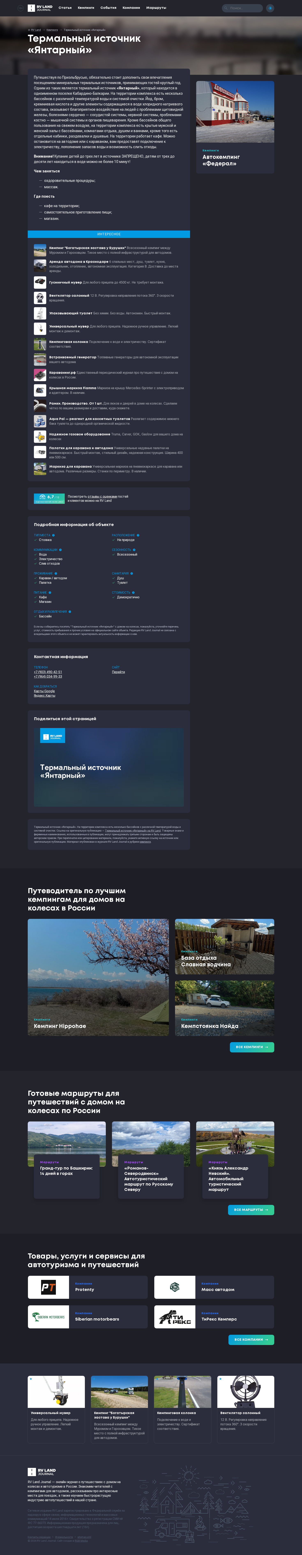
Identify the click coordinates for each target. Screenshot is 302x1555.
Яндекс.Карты (44, 696)
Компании (131, 7)
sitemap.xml (84, 1537)
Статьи (65, 7)
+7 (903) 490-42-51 (48, 672)
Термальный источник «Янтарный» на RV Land (133, 830)
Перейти (118, 672)
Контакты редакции (39, 1537)
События (108, 7)
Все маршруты (251, 1210)
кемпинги (145, 841)
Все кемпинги (252, 1047)
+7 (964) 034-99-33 (48, 676)
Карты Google (44, 691)
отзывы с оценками (102, 496)
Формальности (64, 1537)
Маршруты (156, 7)
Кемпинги (86, 7)
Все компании (251, 1340)
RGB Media (81, 1540)
